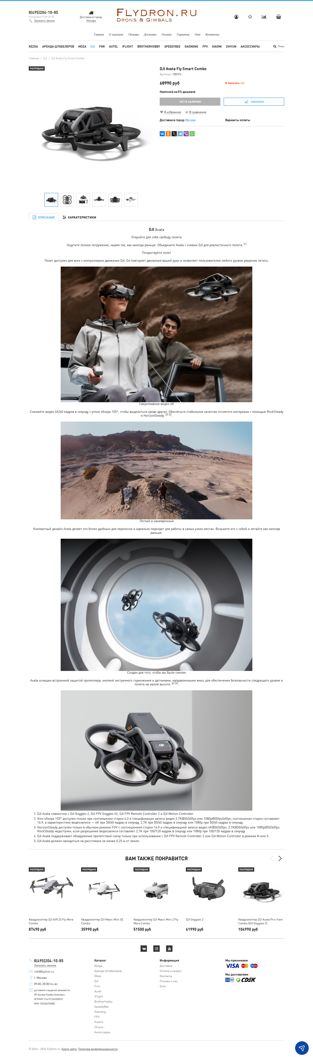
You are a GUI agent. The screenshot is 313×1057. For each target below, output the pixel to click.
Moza (82, 46)
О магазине (116, 34)
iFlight (127, 46)
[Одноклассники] (168, 133)
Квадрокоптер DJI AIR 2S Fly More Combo (51, 921)
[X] (174, 133)
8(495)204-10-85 (43, 12)
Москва (190, 120)
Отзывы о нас (169, 981)
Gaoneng (191, 46)
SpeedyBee (172, 46)
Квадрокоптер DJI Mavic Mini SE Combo (102, 921)
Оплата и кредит (171, 971)
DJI (92, 46)
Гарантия (183, 34)
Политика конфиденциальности (98, 1049)
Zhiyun (231, 46)
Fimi (102, 46)
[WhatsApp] (192, 133)
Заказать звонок (44, 20)
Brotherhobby (148, 46)
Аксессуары (250, 46)
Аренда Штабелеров (58, 46)
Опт (197, 34)
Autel (113, 46)
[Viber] (186, 133)
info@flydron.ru (44, 971)
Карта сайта (69, 1049)
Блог (163, 986)
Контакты (212, 34)
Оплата (167, 34)
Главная (99, 34)
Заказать (257, 101)
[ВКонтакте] (162, 133)
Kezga (33, 46)
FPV (205, 46)
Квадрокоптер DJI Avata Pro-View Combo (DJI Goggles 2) (260, 921)
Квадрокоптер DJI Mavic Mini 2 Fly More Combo (156, 921)
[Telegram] (180, 133)
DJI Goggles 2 (194, 919)
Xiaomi (217, 46)
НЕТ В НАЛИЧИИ (190, 101)
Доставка (150, 34)
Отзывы (133, 34)
